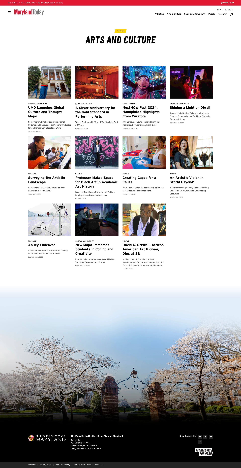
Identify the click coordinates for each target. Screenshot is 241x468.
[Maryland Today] (29, 12)
